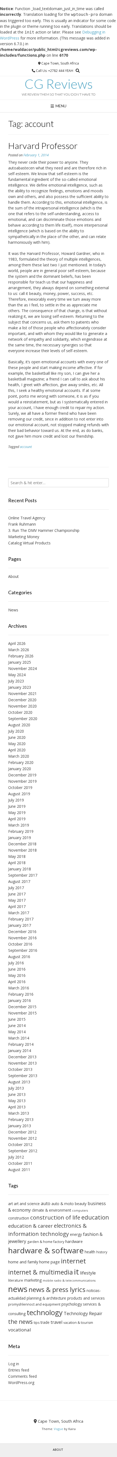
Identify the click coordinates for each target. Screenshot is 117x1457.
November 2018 (22, 850)
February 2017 (20, 919)
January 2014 (19, 1050)
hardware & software (46, 1250)
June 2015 (17, 1019)
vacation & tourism (78, 1322)
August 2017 (19, 881)
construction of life (55, 1217)
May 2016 (17, 975)
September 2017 (22, 875)
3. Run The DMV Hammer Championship (43, 530)
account (26, 446)
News (13, 609)
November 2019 (22, 781)
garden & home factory (45, 1241)
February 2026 (20, 656)
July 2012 (16, 1157)
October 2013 (20, 1069)
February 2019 (20, 831)
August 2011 (19, 1169)
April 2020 (17, 749)
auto (45, 1203)
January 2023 (19, 687)
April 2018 (17, 862)
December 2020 (22, 699)
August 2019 (19, 793)
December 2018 (22, 843)
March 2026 (18, 649)
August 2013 (19, 1081)
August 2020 (19, 724)
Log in (13, 1363)
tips (36, 1322)
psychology (71, 1304)
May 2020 (17, 743)
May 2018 (17, 856)
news (17, 1289)
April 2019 (17, 818)
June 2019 (17, 806)
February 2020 (20, 762)
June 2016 (17, 969)
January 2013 (19, 1125)
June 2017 (17, 894)
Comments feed (22, 1376)
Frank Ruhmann (22, 524)
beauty (81, 1203)
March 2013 (18, 1113)
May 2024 (17, 674)
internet (73, 1260)
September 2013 (22, 1075)
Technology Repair (83, 1313)
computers (80, 1210)
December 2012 (22, 1132)
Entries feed (18, 1370)
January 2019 (19, 837)
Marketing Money (23, 536)
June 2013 (17, 1094)
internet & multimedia (40, 1272)
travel (56, 1322)
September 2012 (22, 1150)
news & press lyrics (57, 1289)
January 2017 (19, 925)
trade (45, 1322)
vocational (19, 1330)
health (90, 1251)
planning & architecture (46, 1298)
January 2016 (19, 1000)
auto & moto (62, 1203)
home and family (23, 1261)
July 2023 (16, 681)
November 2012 (22, 1138)
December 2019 (22, 775)
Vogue (58, 1429)
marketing (33, 1280)
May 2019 (17, 812)
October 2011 (20, 1163)
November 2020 (22, 706)
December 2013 (22, 1056)
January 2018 (19, 868)
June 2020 (17, 737)
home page (49, 1261)
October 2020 (20, 712)
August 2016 (19, 956)
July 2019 (16, 800)
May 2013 (17, 1100)
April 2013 (17, 1106)
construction (18, 1218)
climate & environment (51, 1210)
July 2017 (16, 887)
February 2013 (20, 1119)
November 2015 (22, 1013)
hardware (74, 1241)
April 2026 (17, 643)
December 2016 (22, 931)
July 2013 (16, 1088)
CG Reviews (58, 83)
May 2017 (17, 900)
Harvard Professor (43, 145)
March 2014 (18, 1038)
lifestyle (88, 1273)
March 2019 (18, 825)
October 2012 (20, 1144)
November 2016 (22, 937)
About (13, 576)
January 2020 (19, 768)
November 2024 (22, 668)
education (95, 1217)
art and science (27, 1203)
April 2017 (17, 906)
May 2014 (17, 1031)
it (76, 1271)
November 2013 (22, 1063)
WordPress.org (21, 1382)
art (10, 1203)
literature (15, 1280)
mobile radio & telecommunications (69, 1280)
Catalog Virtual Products (29, 542)
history (101, 1252)
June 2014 (17, 1025)
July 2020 (16, 731)
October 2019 (20, 787)
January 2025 (19, 662)
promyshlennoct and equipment (34, 1304)
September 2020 (22, 718)
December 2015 (22, 1006)
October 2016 (20, 944)
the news (20, 1321)
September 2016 (22, 950)
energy (76, 1234)
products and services (86, 1298)
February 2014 (20, 1044)
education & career (30, 1226)
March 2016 (18, 987)
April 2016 (17, 981)
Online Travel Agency (26, 517)
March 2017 (18, 912)
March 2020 (18, 756)
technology (45, 1312)
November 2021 (22, 693)
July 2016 (16, 962)
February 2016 (20, 994)
